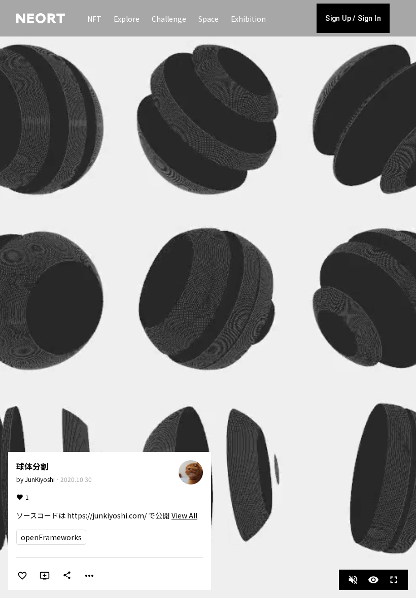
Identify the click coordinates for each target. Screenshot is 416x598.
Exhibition (248, 19)
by (35, 479)
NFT (94, 19)
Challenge (169, 19)
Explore (127, 19)
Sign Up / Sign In (353, 18)
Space (208, 19)
